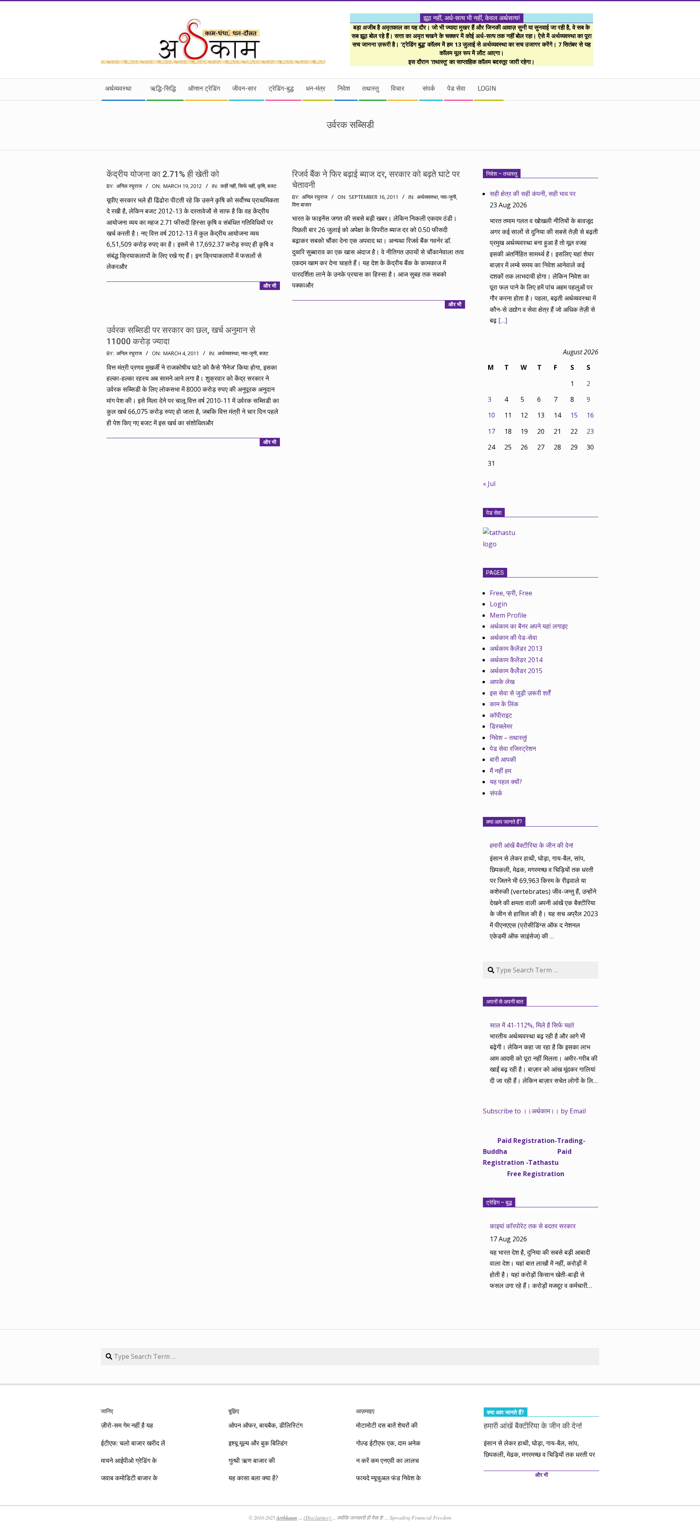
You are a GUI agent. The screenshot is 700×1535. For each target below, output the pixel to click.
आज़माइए (365, 1411)
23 (590, 431)
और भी (269, 285)
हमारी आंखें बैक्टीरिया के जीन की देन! (531, 845)
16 (590, 415)
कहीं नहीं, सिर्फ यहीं (237, 186)
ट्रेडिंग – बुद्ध (499, 1202)
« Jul (489, 483)
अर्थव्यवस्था (427, 197)
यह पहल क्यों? (506, 781)
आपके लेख (502, 681)
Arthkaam (286, 1517)
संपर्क (496, 793)
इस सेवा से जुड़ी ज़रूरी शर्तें (520, 693)
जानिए (107, 1411)
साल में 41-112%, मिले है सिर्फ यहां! (532, 1025)
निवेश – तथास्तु (501, 174)
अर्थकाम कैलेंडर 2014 (516, 659)
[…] (502, 320)
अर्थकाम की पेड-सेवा (513, 637)
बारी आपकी (503, 759)
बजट (271, 186)
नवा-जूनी (448, 197)
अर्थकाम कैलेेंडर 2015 (516, 670)
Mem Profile (508, 615)
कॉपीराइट (501, 715)
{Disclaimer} (317, 1517)
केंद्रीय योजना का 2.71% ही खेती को (163, 174)
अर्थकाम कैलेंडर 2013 (516, 648)
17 (491, 431)
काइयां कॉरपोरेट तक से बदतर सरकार (533, 1226)
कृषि (261, 186)
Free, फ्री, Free (511, 592)
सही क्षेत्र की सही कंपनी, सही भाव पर (533, 193)
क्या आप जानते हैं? (504, 822)
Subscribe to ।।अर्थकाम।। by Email (534, 1110)
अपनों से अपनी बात (504, 1001)
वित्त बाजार (302, 204)
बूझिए (233, 1411)
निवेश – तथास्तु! (508, 737)
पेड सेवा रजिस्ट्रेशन (513, 748)
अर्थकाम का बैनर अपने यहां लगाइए (529, 626)
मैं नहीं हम (500, 770)
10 (491, 415)
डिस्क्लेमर (501, 726)
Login (498, 603)
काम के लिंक (504, 703)
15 (574, 415)
